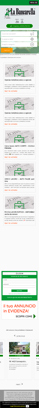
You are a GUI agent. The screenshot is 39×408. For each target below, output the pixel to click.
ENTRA (19, 291)
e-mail (5, 279)
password (6, 284)
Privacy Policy (30, 397)
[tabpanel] (19, 360)
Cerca (7, 50)
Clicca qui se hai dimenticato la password (19, 293)
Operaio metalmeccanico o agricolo (18, 80)
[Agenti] (17, 22)
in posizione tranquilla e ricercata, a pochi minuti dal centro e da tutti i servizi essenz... (18, 366)
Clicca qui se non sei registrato (19, 297)
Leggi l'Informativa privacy (17, 406)
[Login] (22, 22)
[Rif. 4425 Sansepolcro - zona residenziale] (19, 348)
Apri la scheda (11, 91)
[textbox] (19, 39)
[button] (33, 2)
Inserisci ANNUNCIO (21, 26)
